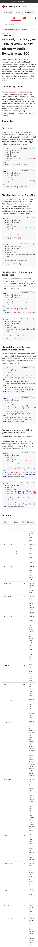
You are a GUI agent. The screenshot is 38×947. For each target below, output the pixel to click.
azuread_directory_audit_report (15, 29)
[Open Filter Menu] (10, 527)
